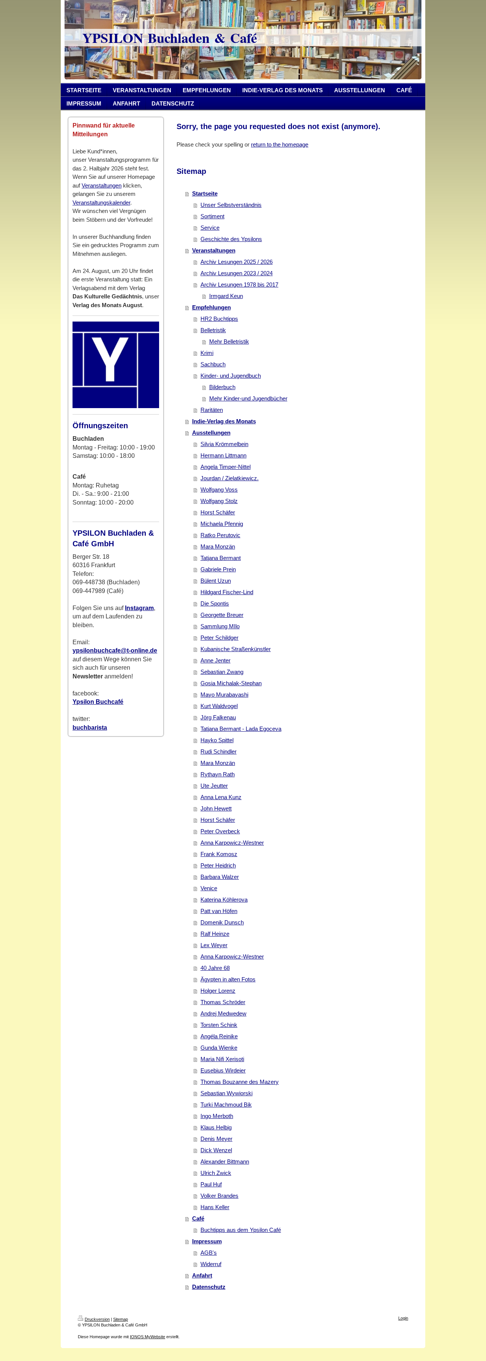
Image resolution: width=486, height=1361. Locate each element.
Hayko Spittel (217, 740)
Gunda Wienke (218, 1047)
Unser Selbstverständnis (231, 205)
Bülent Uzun (215, 580)
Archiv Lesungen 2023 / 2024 (236, 273)
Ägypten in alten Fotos (228, 979)
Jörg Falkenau (218, 717)
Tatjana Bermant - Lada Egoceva (240, 728)
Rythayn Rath (217, 774)
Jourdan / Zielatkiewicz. (229, 478)
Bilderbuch (222, 387)
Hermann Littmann (223, 455)
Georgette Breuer (221, 615)
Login (403, 1318)
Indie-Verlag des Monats (224, 421)
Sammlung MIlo (220, 626)
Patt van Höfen (218, 911)
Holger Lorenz (217, 990)
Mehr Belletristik (229, 341)
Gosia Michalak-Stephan (231, 683)
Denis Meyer (216, 1138)
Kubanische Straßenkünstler (235, 649)
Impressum (207, 1241)
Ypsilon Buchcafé (98, 702)
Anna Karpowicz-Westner (232, 842)
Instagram (139, 608)
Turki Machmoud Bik (226, 1104)
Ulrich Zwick (215, 1173)
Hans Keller (214, 1207)
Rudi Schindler (218, 751)
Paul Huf (211, 1184)
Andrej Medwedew (223, 1013)
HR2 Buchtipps (219, 318)
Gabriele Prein (218, 569)
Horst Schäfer (217, 512)
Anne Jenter (215, 660)
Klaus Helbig (216, 1127)
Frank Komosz (218, 854)
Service (209, 227)
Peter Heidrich (218, 865)
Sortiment (212, 216)
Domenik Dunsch (222, 922)
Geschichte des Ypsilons (231, 239)
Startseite (205, 193)
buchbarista (90, 727)
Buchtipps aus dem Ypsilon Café (240, 1230)
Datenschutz (209, 1287)
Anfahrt (202, 1275)
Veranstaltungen (102, 185)
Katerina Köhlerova (224, 899)
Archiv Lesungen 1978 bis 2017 (239, 284)
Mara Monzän (217, 546)
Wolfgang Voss (219, 489)
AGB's (208, 1252)
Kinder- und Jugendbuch (230, 375)
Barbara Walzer (219, 877)
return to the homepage (279, 144)
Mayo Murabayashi (224, 694)
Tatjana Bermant (220, 558)
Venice (208, 888)
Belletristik (213, 330)
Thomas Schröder (222, 1002)
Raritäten (211, 410)
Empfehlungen (211, 307)
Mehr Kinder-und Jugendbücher (248, 398)
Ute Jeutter (214, 785)
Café (198, 1218)
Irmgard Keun (226, 296)
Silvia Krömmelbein (224, 444)
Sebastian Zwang (221, 672)
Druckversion (97, 1319)
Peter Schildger (219, 637)
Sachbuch (213, 364)
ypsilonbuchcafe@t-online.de (115, 650)
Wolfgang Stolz (219, 501)
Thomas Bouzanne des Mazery (239, 1082)
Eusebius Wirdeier (223, 1070)
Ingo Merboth (216, 1116)
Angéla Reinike (219, 1036)
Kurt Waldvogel (219, 706)
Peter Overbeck (220, 831)
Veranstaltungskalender (101, 202)
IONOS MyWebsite (147, 1336)
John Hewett (216, 808)
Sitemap (120, 1319)
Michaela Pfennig (221, 523)
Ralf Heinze (214, 933)
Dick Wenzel (216, 1150)
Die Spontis (214, 603)
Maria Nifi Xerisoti (222, 1059)
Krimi (206, 353)
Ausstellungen (211, 432)
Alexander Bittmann (224, 1161)
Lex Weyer (213, 945)
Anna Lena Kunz (220, 797)
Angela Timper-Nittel (225, 467)
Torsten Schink (218, 1025)
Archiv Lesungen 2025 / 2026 (236, 262)
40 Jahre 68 (215, 968)
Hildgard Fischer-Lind (226, 592)
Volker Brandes (219, 1195)
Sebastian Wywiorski (226, 1093)
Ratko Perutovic (220, 535)
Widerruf (210, 1264)
